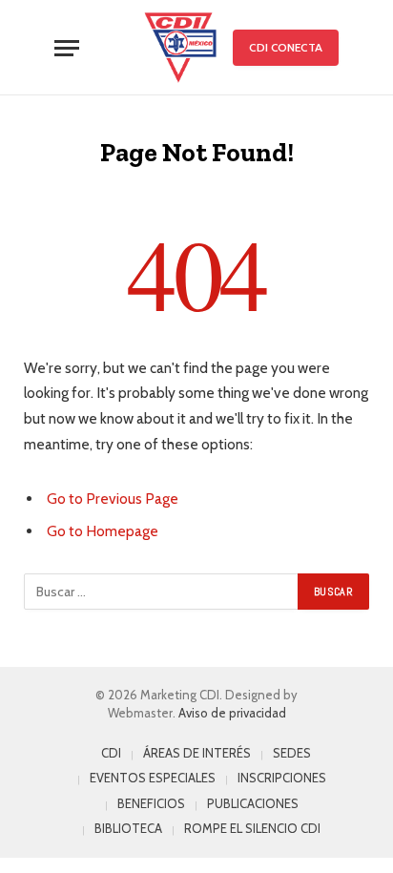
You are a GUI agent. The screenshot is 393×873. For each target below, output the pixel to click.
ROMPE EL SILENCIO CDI (252, 828)
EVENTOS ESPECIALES (153, 777)
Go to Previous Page (112, 498)
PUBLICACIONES (253, 803)
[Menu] (66, 48)
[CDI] (180, 47)
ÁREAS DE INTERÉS (197, 752)
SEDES (292, 752)
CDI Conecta (285, 47)
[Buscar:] (162, 591)
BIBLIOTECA (128, 828)
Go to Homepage (102, 531)
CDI (111, 752)
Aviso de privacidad (232, 712)
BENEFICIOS (151, 803)
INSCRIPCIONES (282, 777)
